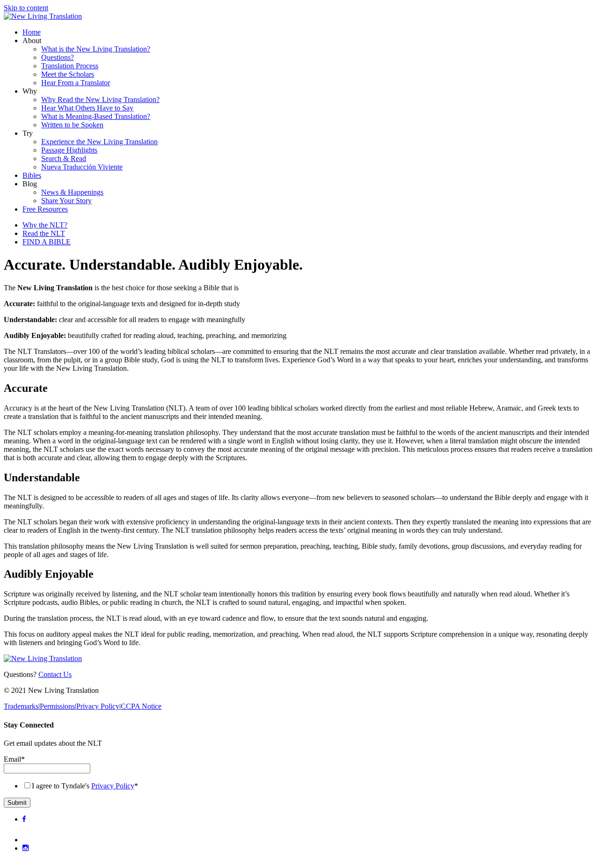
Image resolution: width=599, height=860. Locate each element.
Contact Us (55, 674)
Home (31, 32)
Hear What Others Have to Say (87, 108)
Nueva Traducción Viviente (82, 167)
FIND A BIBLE (46, 242)
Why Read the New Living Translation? (100, 99)
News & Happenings (72, 192)
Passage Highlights (69, 150)
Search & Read (63, 158)
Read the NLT (43, 233)
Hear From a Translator (75, 83)
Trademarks (21, 706)
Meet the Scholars (67, 74)
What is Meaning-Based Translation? (95, 116)
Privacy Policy (97, 706)
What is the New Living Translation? (95, 49)
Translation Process (69, 66)
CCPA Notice (141, 706)
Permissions (57, 706)
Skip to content (26, 8)
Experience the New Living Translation (99, 142)
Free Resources (45, 209)
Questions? (57, 57)
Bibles (31, 175)
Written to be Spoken (72, 125)
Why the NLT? (44, 225)
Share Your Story (66, 201)
